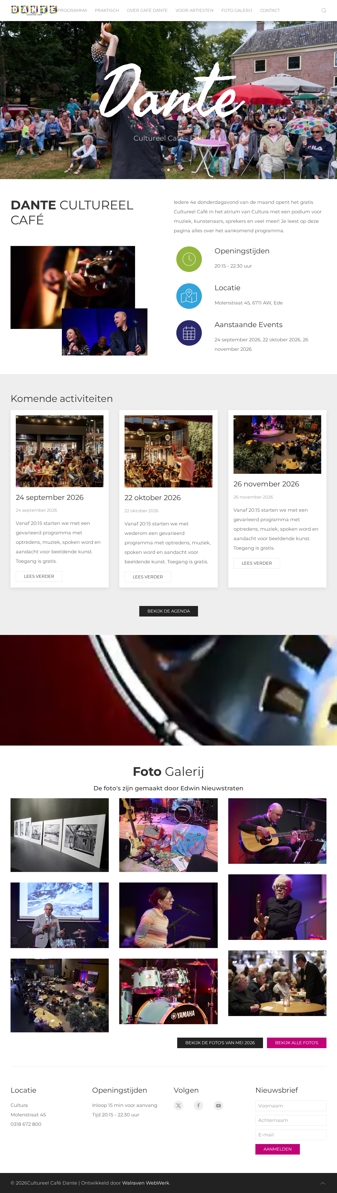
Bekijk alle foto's (296, 1042)
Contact (270, 10)
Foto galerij (236, 10)
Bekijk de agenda (168, 611)
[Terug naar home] (34, 10)
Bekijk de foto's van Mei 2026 (220, 1042)
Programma (72, 10)
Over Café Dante (147, 10)
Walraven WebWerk (145, 1183)
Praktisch (107, 10)
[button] (323, 10)
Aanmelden (278, 1149)
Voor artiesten (195, 10)
